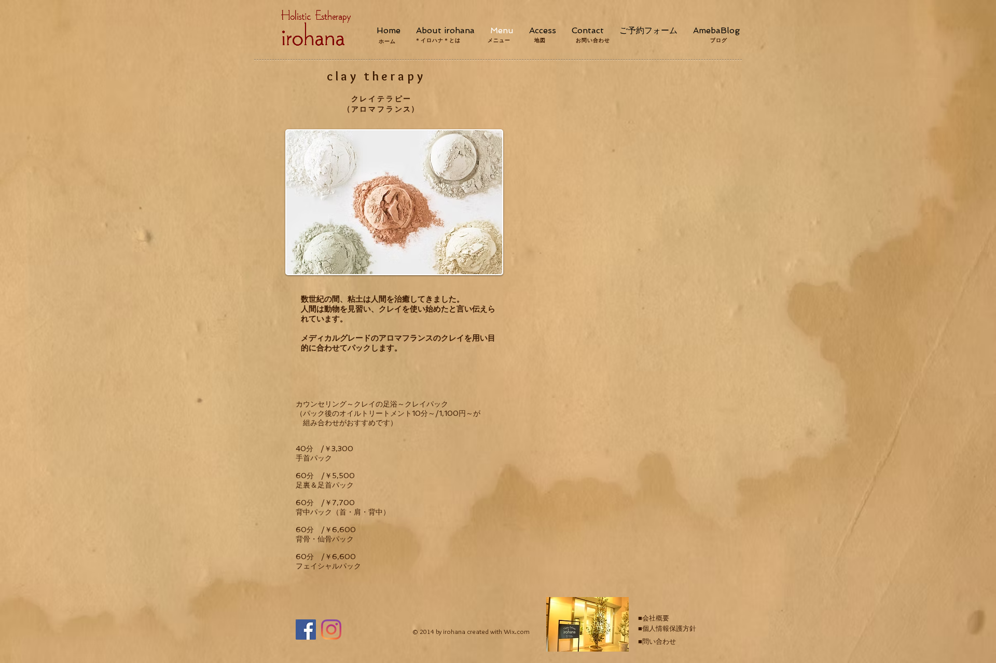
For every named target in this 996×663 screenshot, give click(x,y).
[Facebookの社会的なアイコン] (306, 629)
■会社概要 (653, 618)
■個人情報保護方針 (667, 628)
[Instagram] (331, 629)
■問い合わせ (657, 641)
